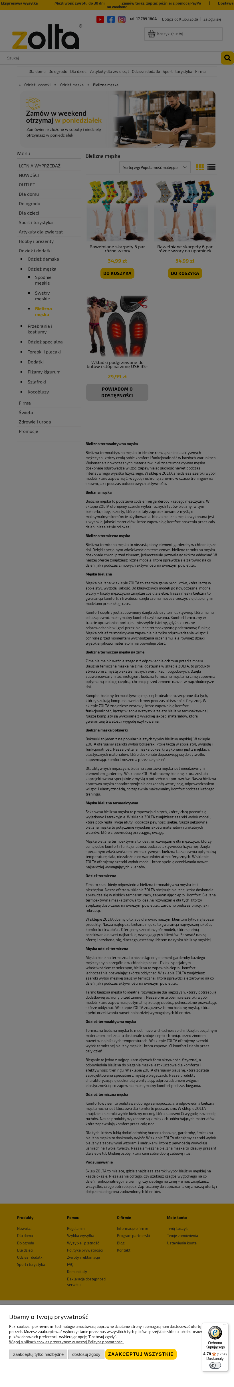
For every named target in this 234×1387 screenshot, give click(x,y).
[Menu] (224, 1326)
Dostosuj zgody (86, 1354)
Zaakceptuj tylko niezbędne (38, 1354)
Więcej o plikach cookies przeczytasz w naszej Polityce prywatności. (66, 1342)
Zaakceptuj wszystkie (141, 1354)
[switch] (215, 1365)
